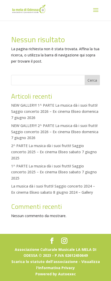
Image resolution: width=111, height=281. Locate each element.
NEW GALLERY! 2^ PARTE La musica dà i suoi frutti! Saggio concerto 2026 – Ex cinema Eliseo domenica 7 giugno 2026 (54, 131)
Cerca (92, 80)
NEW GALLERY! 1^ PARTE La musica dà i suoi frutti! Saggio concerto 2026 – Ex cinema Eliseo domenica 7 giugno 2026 (54, 111)
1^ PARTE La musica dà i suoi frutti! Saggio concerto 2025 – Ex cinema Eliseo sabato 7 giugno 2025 (54, 172)
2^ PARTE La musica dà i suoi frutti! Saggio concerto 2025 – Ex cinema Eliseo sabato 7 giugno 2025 (54, 151)
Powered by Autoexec (55, 273)
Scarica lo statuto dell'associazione (44, 261)
